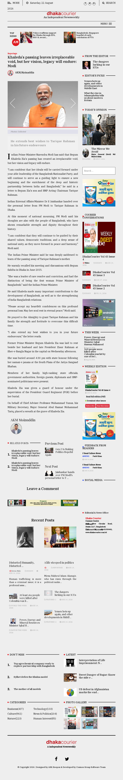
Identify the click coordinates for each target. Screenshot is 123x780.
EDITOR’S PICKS (95, 75)
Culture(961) (15, 713)
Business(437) (16, 708)
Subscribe (90, 406)
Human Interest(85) (44, 718)
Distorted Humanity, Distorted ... (21, 564)
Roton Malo (16, 571)
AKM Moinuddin (23, 420)
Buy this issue (103, 406)
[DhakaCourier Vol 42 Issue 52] (89, 727)
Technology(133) (43, 708)
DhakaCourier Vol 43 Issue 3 (104, 274)
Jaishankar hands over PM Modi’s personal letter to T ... (59, 474)
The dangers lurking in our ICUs (65, 593)
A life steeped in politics (59, 562)
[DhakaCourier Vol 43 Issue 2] (107, 714)
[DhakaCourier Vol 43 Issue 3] (89, 714)
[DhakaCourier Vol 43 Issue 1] (72, 727)
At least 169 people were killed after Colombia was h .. (24, 597)
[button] (106, 23)
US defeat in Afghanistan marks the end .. (94, 691)
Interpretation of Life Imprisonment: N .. (92, 662)
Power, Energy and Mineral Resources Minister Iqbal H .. (24, 622)
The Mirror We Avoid (100, 150)
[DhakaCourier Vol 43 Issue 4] (72, 714)
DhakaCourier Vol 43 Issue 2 (104, 287)
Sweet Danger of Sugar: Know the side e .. (97, 676)
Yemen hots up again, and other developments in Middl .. (58, 614)
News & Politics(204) (45, 713)
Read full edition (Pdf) (95, 396)
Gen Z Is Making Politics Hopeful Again (59, 452)
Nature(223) (14, 718)
